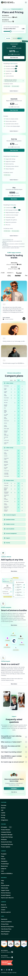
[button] (25, 2)
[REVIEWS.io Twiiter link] (4, 969)
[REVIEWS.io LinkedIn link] (9, 969)
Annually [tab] (17, 38)
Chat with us (14, 792)
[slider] (10, 31)
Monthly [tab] (8, 38)
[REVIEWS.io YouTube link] (11, 969)
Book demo (14, 199)
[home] (8, 2)
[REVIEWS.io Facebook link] (1, 969)
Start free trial (14, 110)
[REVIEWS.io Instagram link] (6, 969)
